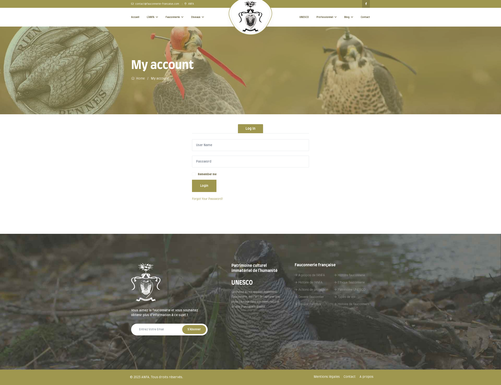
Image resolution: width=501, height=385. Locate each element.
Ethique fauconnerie (351, 282)
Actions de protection (313, 289)
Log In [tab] (250, 128)
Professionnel (324, 17)
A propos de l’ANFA (311, 275)
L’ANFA (150, 17)
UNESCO (304, 17)
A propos (366, 376)
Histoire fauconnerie (351, 275)
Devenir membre (309, 304)
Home (140, 78)
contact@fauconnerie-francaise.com (157, 4)
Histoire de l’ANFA (310, 282)
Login (204, 185)
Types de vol (346, 297)
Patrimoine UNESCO (351, 289)
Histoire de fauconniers (353, 304)
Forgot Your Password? (207, 199)
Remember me (207, 174)
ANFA (190, 4)
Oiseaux (195, 17)
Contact (365, 17)
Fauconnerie (173, 17)
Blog (347, 17)
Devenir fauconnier (311, 297)
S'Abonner (194, 329)
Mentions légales (327, 376)
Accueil (135, 17)
